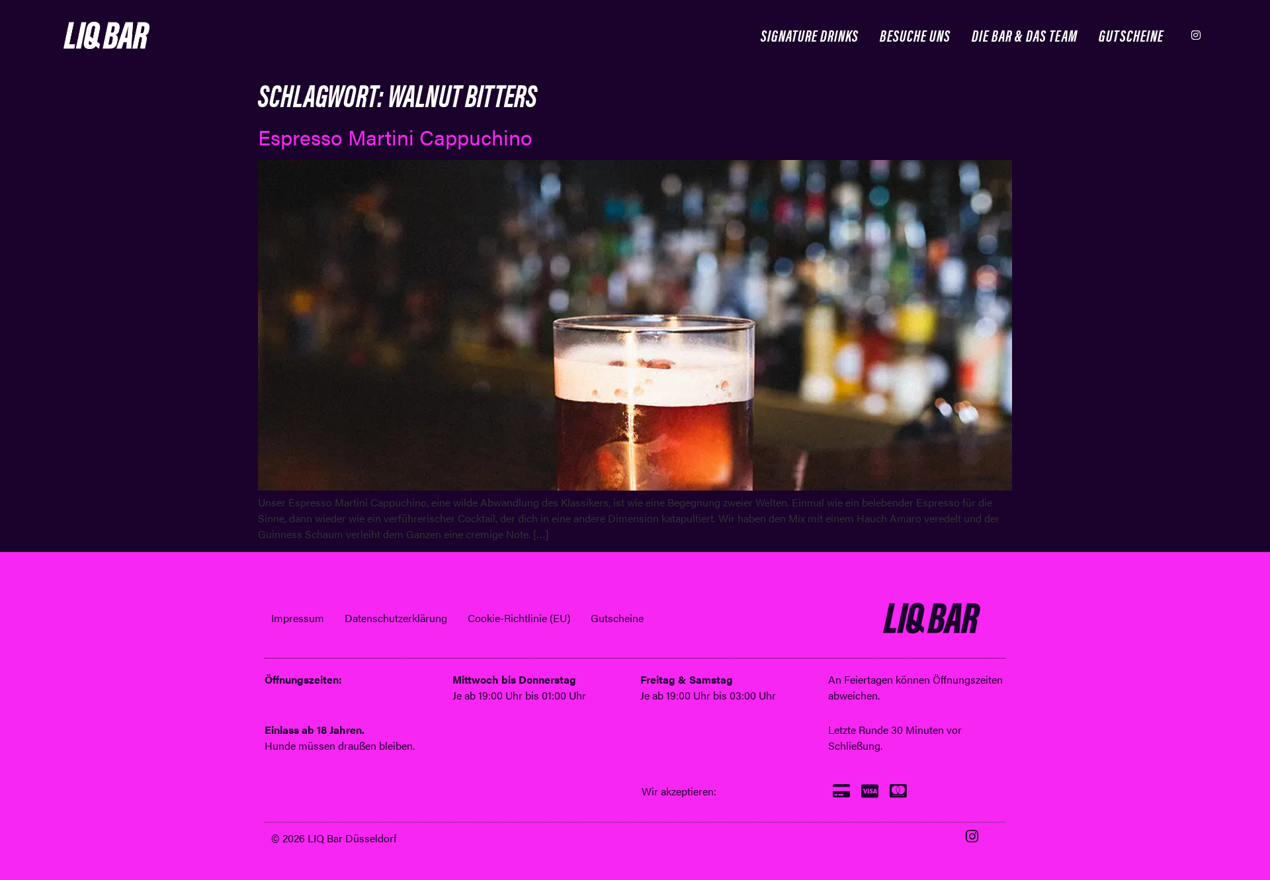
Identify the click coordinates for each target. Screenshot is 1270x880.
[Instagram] (1195, 35)
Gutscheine (1131, 34)
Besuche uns (915, 34)
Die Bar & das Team (1025, 34)
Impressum (297, 617)
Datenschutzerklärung (396, 617)
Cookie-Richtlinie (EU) (519, 617)
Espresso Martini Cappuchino (395, 136)
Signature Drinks (810, 34)
